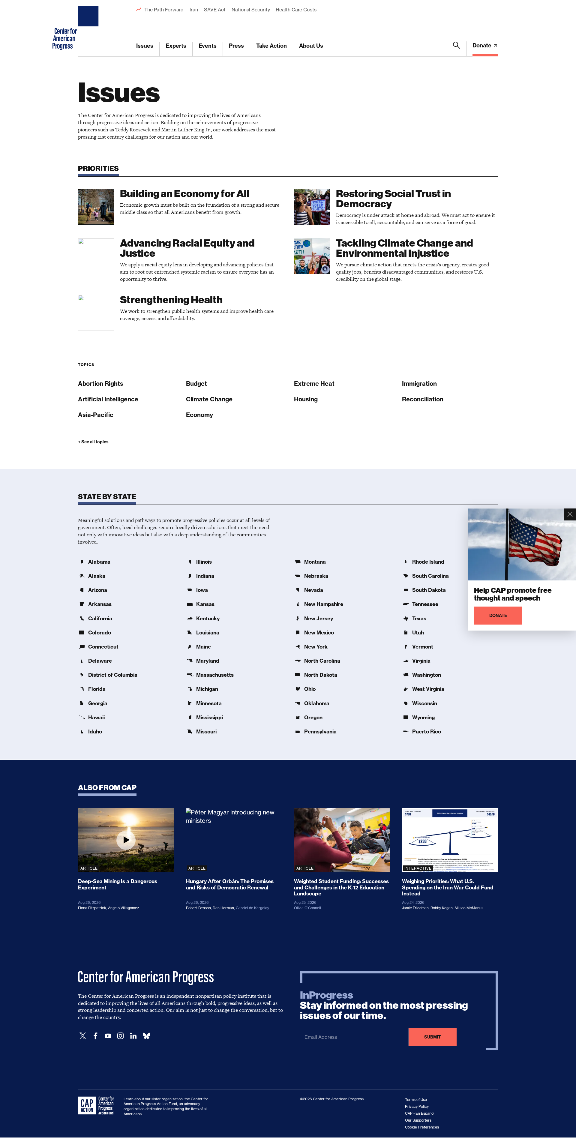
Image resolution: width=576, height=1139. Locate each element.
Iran (194, 10)
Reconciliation (422, 399)
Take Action (271, 45)
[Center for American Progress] (89, 28)
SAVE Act (215, 10)
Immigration (419, 383)
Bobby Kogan (441, 908)
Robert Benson (198, 908)
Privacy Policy (417, 1106)
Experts (176, 45)
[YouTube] (108, 1036)
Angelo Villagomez (123, 908)
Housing (306, 399)
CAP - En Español (419, 1113)
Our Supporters (418, 1120)
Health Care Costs (296, 10)
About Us (311, 45)
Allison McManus (468, 908)
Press (236, 45)
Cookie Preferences (422, 1127)
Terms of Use (416, 1099)
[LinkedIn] (133, 1036)
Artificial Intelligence (108, 399)
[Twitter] (83, 1036)
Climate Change (209, 399)
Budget (196, 383)
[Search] (456, 48)
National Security (251, 10)
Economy (199, 414)
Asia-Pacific (95, 414)
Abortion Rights (100, 383)
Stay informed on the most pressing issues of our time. (384, 1005)
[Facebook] (95, 1036)
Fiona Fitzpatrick (92, 908)
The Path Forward (164, 10)
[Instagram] (120, 1036)
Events (208, 45)
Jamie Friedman (415, 908)
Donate (482, 45)
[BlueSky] (146, 1036)
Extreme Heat (314, 383)
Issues (144, 45)
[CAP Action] (98, 1106)
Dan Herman (223, 908)
